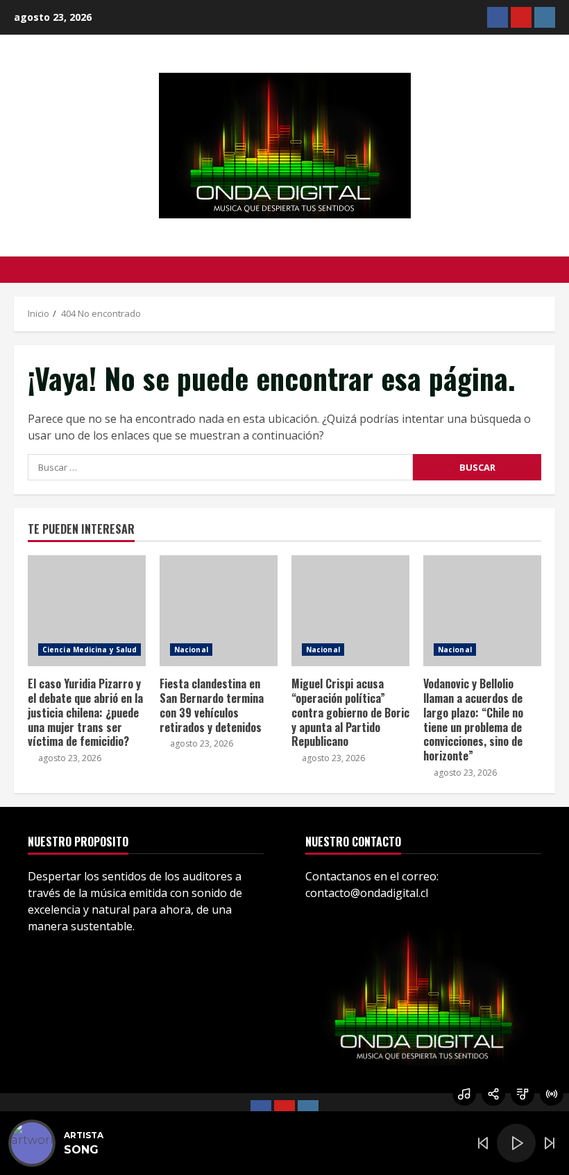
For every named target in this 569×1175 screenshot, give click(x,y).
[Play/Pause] (516, 1143)
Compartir (493, 1094)
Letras (522, 1094)
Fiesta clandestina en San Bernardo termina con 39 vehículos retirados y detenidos (219, 610)
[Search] (551, 269)
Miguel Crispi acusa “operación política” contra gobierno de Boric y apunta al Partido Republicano (350, 610)
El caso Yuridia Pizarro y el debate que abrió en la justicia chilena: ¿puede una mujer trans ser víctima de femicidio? (87, 610)
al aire (551, 1094)
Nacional (191, 649)
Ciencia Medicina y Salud (89, 649)
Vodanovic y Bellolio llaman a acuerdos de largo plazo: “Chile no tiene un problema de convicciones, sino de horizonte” (482, 610)
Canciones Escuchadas (464, 1094)
